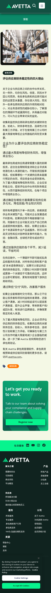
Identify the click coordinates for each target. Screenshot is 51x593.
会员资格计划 (40, 531)
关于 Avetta (39, 516)
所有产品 (44, 471)
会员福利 (38, 527)
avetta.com (14, 356)
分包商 (43, 479)
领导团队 (38, 523)
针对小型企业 (11, 500)
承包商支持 (10, 527)
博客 (5, 546)
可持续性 (9, 475)
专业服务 (9, 519)
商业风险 (9, 479)
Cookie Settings (21, 578)
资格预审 (44, 475)
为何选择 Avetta (41, 519)
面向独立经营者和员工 (14, 504)
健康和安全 (10, 471)
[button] (42, 6)
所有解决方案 (11, 497)
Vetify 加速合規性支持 (15, 531)
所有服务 (9, 516)
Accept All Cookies (21, 585)
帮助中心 (6, 542)
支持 (5, 550)
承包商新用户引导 (13, 523)
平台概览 (9, 483)
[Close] (39, 558)
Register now (25, 422)
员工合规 (44, 483)
